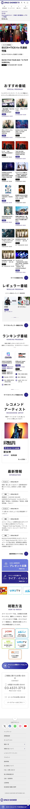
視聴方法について (9, 748)
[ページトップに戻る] (15, 718)
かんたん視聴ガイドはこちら (17, 665)
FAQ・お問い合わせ (9, 770)
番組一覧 (18, 8)
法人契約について (9, 765)
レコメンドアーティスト (10, 753)
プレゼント (7, 757)
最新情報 (6, 761)
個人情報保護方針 (9, 774)
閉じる (28, 805)
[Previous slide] (22, 42)
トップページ (7, 731)
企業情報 (6, 783)
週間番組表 (4, 8)
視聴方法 (25, 8)
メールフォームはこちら (15, 702)
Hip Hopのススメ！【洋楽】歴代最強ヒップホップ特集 (14, 16)
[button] (12, 317)
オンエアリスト (11, 8)
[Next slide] (27, 42)
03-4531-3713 (15, 688)
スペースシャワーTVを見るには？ (16, 807)
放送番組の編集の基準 (10, 787)
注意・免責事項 (8, 778)
